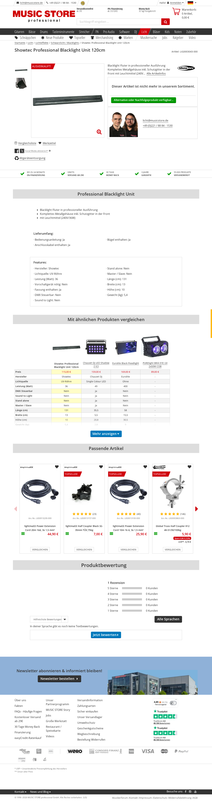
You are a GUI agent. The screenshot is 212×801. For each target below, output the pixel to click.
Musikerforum (120, 797)
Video (192, 37)
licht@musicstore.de (31, 2)
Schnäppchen (28, 37)
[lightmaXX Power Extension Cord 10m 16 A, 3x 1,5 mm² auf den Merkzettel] (145, 467)
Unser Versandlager (89, 717)
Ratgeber (178, 37)
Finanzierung (23, 732)
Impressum (145, 797)
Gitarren (19, 31)
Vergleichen (40, 549)
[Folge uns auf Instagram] (190, 791)
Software (124, 31)
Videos (50, 736)
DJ (135, 31)
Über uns (20, 700)
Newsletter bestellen (57, 678)
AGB (195, 797)
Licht (144, 31)
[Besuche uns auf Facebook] (185, 791)
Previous (15, 509)
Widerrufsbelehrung (180, 797)
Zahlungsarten (86, 706)
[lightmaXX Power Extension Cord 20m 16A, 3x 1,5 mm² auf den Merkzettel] (57, 467)
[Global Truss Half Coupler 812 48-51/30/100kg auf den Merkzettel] (189, 467)
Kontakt (19, 792)
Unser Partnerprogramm (57, 702)
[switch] (173, 703)
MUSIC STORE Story (58, 710)
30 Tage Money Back (27, 727)
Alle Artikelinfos (156, 73)
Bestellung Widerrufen (91, 739)
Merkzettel (49, 143)
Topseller (79, 37)
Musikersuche (149, 37)
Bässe (32, 31)
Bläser (156, 31)
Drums (44, 31)
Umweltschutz (86, 723)
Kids (167, 31)
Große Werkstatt (56, 721)
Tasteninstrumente (63, 31)
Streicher (84, 31)
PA (97, 31)
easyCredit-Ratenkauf (28, 738)
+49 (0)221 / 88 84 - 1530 (158, 125)
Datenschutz (160, 797)
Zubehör (191, 31)
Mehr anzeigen (104, 433)
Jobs (164, 37)
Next (196, 509)
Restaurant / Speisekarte (53, 728)
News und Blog (39, 792)
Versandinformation (90, 700)
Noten (178, 31)
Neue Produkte (55, 37)
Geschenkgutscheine (90, 728)
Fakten (19, 706)
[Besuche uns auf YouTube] (195, 791)
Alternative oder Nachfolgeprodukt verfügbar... (143, 100)
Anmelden (176, 2)
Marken (128, 37)
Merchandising (104, 37)
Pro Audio (109, 31)
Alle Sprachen (168, 619)
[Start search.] (165, 21)
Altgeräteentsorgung (32, 158)
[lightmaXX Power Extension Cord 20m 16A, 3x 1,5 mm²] (40, 491)
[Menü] (176, 700)
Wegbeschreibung (88, 734)
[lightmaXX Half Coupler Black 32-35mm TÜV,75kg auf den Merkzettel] (101, 467)
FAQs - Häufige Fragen (28, 711)
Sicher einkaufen (87, 711)
